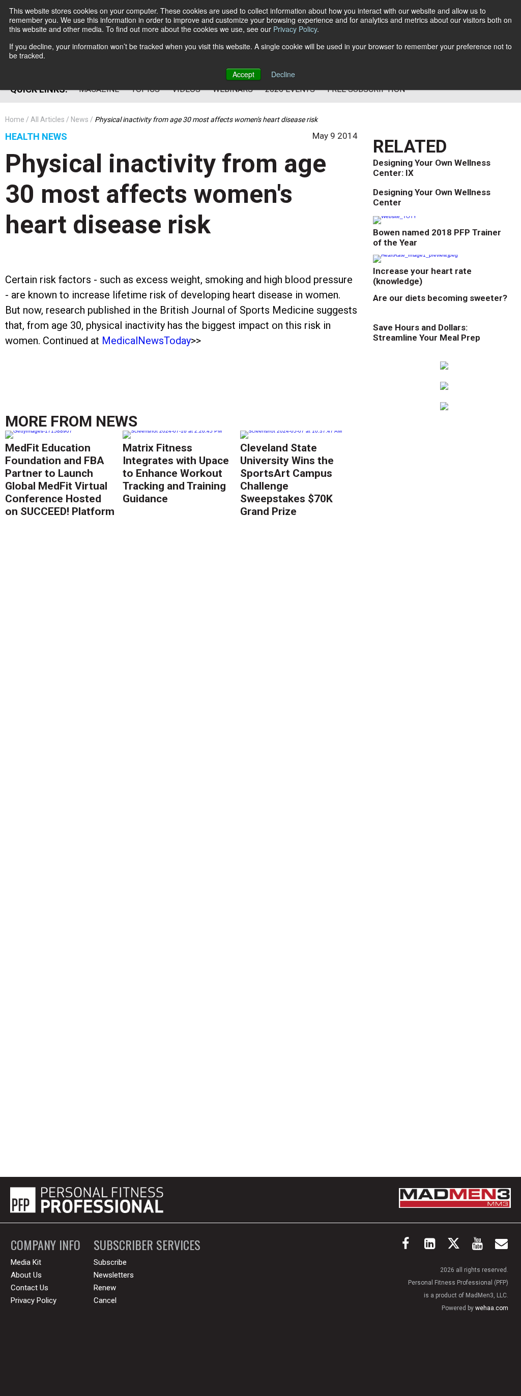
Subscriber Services (147, 1244)
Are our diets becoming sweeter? (440, 298)
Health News (36, 136)
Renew (105, 1287)
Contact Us (29, 1287)
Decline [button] (283, 74)
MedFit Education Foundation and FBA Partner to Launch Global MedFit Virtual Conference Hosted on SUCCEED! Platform (59, 480)
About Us (26, 1275)
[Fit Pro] (86, 1200)
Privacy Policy (295, 29)
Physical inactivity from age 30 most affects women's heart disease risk (165, 194)
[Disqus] (181, 680)
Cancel (105, 1300)
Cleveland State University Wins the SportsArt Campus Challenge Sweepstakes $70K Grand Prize (287, 480)
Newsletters (114, 1275)
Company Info (45, 1244)
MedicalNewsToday (146, 341)
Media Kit (26, 1262)
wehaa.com (491, 1308)
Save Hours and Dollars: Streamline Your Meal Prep (426, 332)
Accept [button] (243, 74)
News (116, 421)
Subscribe (110, 1262)
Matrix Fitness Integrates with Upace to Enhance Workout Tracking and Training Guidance (176, 473)
